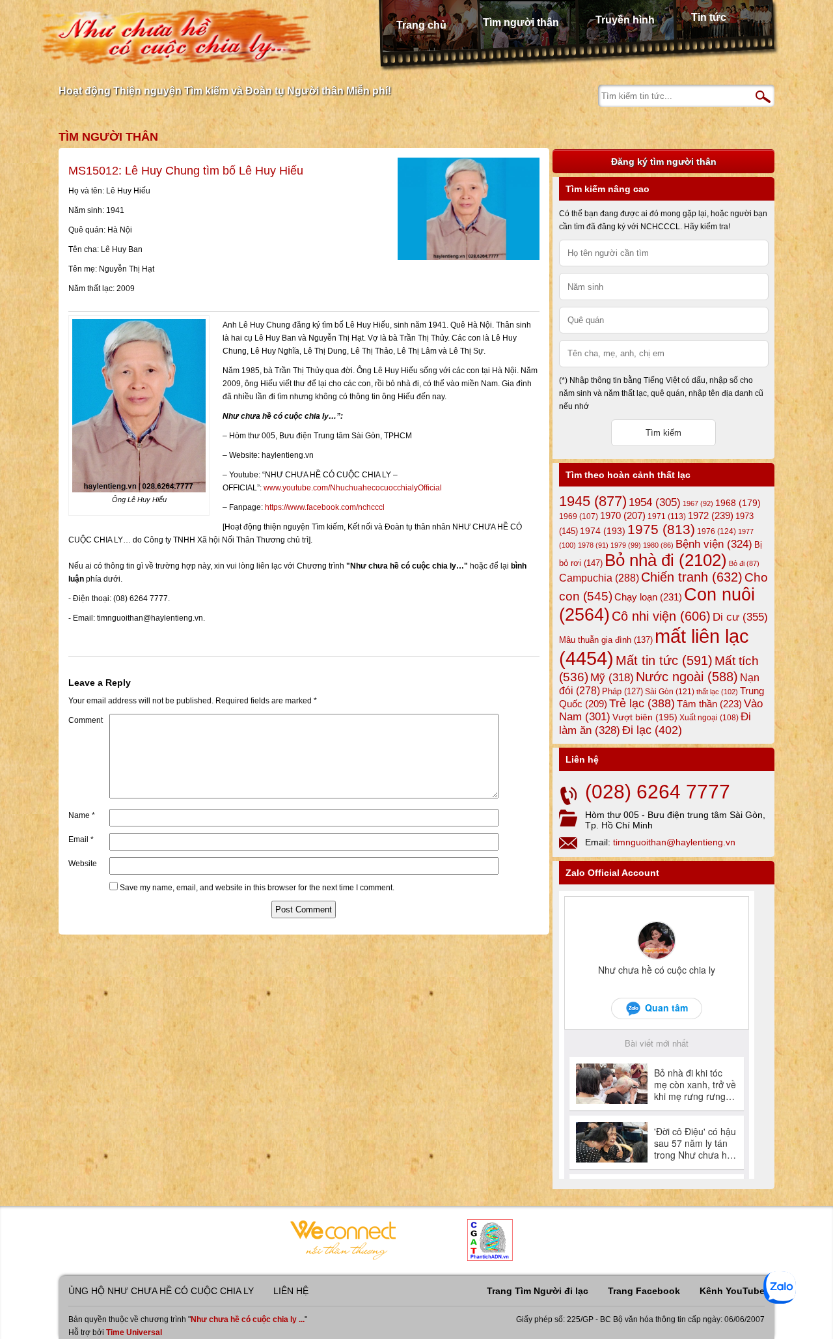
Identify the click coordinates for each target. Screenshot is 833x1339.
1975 (661, 529)
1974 (602, 531)
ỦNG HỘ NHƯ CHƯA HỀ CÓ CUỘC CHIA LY (161, 1291)
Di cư (740, 616)
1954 (655, 502)
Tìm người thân (521, 22)
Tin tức (708, 17)
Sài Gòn (669, 691)
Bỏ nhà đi (666, 560)
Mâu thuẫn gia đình (606, 640)
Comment (85, 720)
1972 (710, 515)
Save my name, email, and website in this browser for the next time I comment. (257, 887)
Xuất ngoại (709, 717)
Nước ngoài (687, 677)
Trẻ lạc (642, 703)
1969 (578, 516)
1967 (698, 503)
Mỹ (612, 677)
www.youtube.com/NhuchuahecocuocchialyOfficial (353, 487)
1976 (716, 531)
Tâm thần (709, 703)
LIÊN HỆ (290, 1291)
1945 (593, 501)
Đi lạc (652, 730)
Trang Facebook (644, 1291)
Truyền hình (625, 19)
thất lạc (717, 692)
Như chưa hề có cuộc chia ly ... (248, 1319)
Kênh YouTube (732, 1291)
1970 (623, 516)
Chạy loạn (648, 596)
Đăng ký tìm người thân (664, 161)
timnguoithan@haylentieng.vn (674, 842)
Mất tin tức (664, 660)
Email (81, 839)
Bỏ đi (744, 563)
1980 (658, 545)
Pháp (622, 691)
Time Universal (134, 1332)
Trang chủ (421, 25)
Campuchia (599, 578)
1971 (667, 516)
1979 (625, 545)
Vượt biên (644, 717)
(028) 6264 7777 (657, 791)
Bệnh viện (714, 544)
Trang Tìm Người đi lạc (537, 1291)
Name (81, 815)
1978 (593, 545)
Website (82, 863)
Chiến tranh (692, 577)
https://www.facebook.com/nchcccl (325, 507)
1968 (738, 503)
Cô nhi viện (661, 616)
